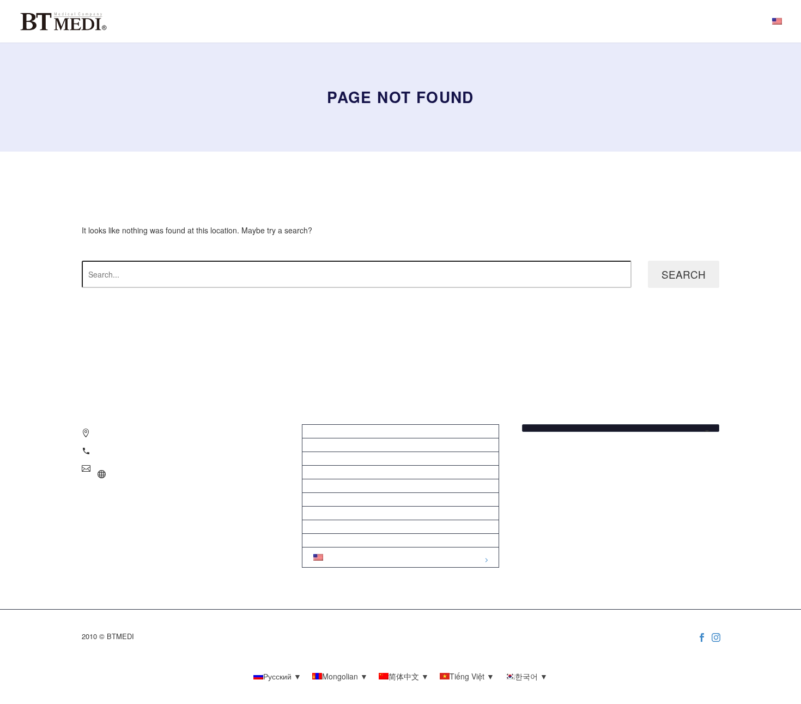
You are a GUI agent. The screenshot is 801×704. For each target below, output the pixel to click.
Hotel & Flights (400, 472)
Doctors (400, 458)
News (400, 513)
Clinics (400, 445)
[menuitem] (777, 21)
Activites (400, 485)
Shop (400, 499)
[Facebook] (701, 637)
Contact (400, 540)
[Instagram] (716, 637)
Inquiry (400, 431)
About (400, 526)
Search (684, 274)
